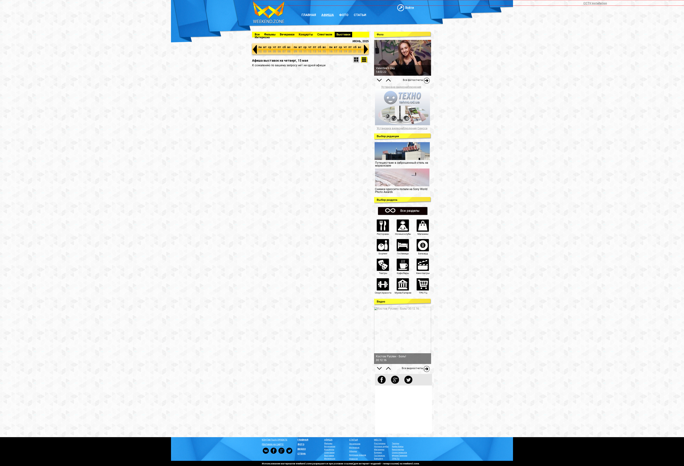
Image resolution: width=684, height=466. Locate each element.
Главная (309, 15)
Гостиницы (379, 455)
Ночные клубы (381, 446)
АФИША (328, 439)
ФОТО (300, 444)
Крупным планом (357, 455)
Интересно (262, 37)
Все (257, 34)
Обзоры (353, 451)
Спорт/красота (399, 452)
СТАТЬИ (353, 439)
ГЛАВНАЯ (302, 439)
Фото (343, 15)
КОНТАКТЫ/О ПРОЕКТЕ (274, 439)
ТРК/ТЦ (396, 458)
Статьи (360, 15)
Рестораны (379, 443)
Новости (353, 459)
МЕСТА (378, 439)
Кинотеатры (398, 449)
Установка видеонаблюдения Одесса (402, 128)
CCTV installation (595, 3)
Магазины (379, 449)
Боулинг (378, 452)
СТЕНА (301, 453)
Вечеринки (287, 34)
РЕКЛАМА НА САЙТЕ (273, 444)
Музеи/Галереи (399, 455)
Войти (409, 7)
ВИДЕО (301, 449)
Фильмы (270, 34)
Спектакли (324, 34)
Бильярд (378, 458)
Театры (395, 443)
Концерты (306, 34)
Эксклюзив (354, 444)
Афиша (327, 15)
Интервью (354, 447)
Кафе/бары (397, 446)
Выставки (343, 34)
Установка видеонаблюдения (401, 87)
